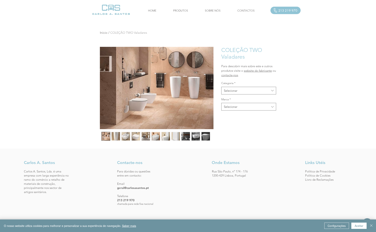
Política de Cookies (317, 175)
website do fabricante (258, 70)
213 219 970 (126, 200)
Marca (226, 99)
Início (104, 32)
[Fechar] (371, 226)
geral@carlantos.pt (133, 188)
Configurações (337, 226)
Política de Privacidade (320, 171)
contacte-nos (229, 75)
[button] (180, 10)
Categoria (228, 83)
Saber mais (129, 226)
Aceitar (359, 226)
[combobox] (248, 90)
